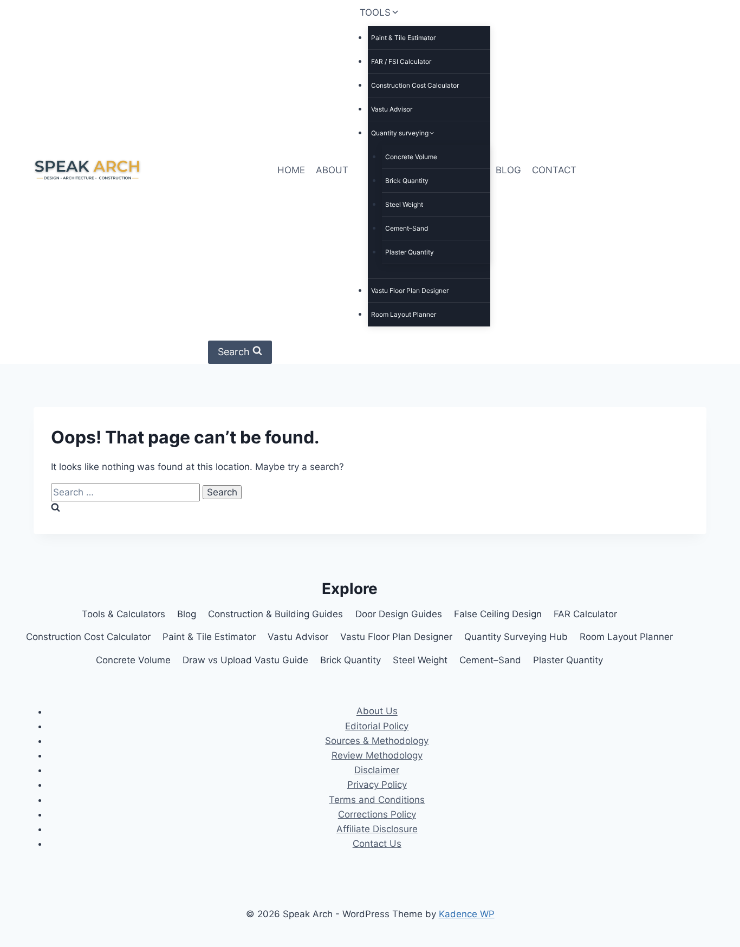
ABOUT (332, 170)
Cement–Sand (406, 228)
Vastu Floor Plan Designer (410, 290)
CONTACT (554, 170)
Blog (186, 614)
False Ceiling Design (498, 614)
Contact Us (377, 843)
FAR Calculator (585, 614)
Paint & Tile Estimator (403, 38)
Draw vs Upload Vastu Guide (245, 660)
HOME (291, 170)
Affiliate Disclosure (377, 829)
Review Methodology (377, 755)
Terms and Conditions (377, 799)
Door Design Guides (398, 614)
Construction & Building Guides (275, 614)
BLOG (508, 170)
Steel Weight (404, 204)
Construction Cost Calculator (415, 85)
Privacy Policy (377, 784)
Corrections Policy (377, 814)
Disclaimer (376, 770)
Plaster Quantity (409, 252)
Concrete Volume (411, 157)
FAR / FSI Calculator (401, 61)
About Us (377, 711)
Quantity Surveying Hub (516, 636)
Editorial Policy (376, 726)
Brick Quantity (407, 181)
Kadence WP (467, 914)
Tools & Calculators (123, 614)
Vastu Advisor (391, 109)
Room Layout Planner (403, 314)
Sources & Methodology (377, 740)
